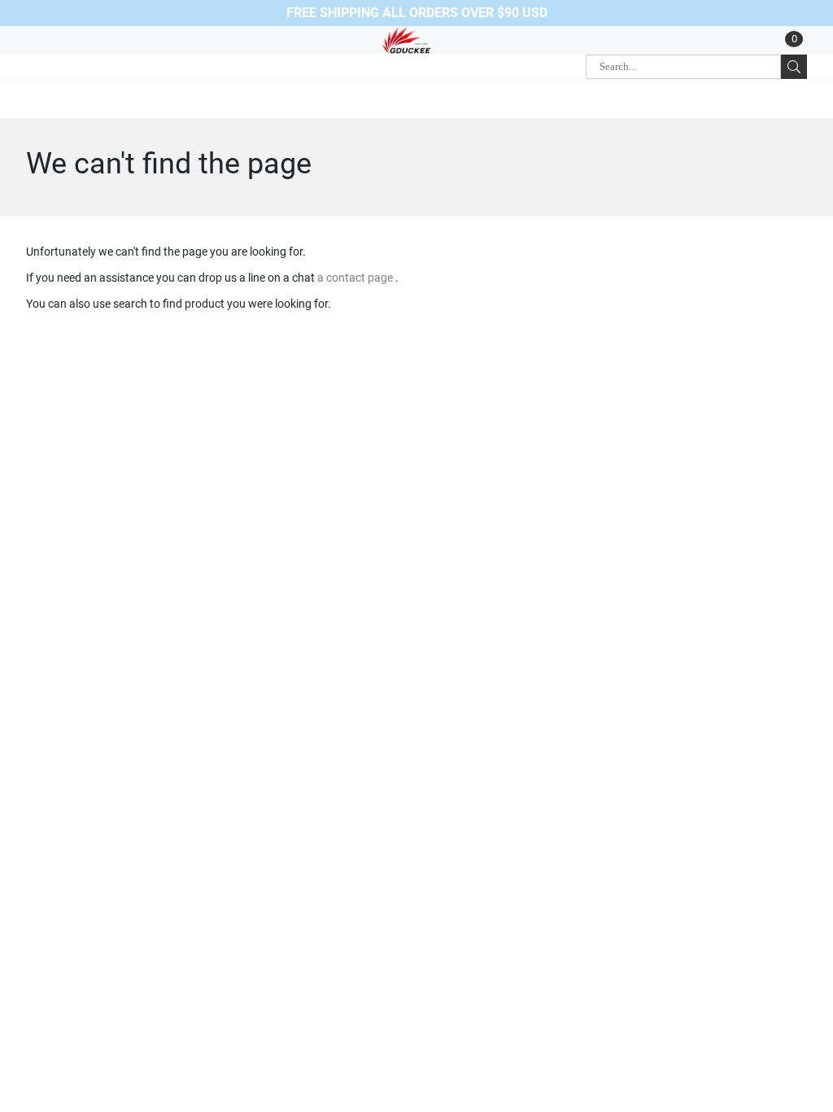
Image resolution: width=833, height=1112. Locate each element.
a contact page (356, 277)
